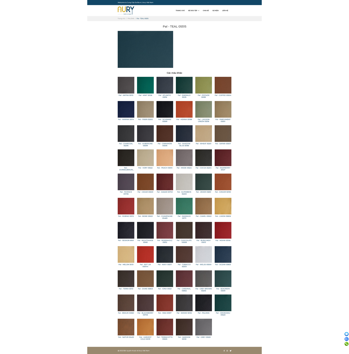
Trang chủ (180, 10)
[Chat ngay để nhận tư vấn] (347, 334)
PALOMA (131, 18)
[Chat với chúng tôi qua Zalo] (347, 339)
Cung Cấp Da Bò (133, 2)
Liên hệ (225, 10)
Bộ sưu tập (192, 10)
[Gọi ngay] (347, 344)
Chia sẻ (206, 10)
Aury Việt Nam (148, 2)
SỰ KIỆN (215, 10)
